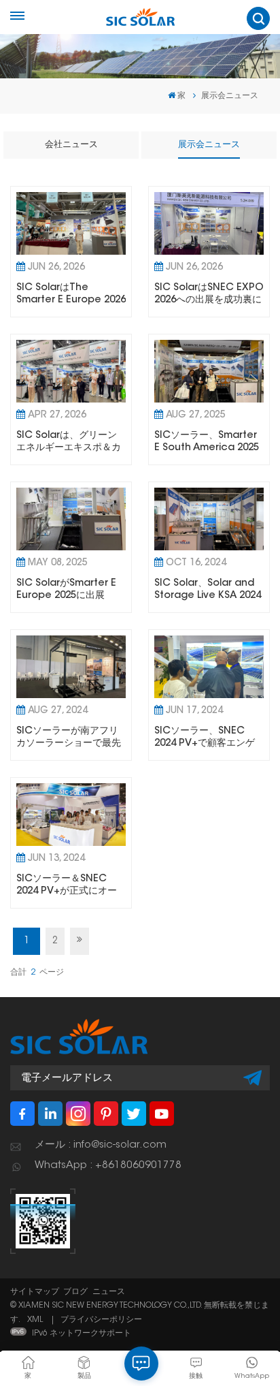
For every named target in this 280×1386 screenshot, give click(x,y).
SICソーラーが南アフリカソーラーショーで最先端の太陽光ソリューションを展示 (68, 737)
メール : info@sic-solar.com (101, 1145)
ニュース (108, 1292)
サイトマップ (34, 1292)
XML (35, 1320)
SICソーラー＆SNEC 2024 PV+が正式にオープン (66, 885)
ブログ (75, 1292)
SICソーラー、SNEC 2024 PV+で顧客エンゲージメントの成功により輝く (206, 737)
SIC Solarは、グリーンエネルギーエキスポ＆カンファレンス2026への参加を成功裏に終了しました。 (70, 442)
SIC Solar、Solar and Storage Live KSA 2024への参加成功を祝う (207, 589)
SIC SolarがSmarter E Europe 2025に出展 (66, 589)
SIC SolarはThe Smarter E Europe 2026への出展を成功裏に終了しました (71, 294)
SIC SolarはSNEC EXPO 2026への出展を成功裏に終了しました (209, 294)
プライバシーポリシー (101, 1320)
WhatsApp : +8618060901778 (108, 1166)
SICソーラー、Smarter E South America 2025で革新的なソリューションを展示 (206, 442)
